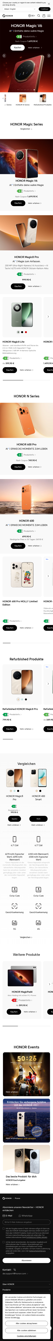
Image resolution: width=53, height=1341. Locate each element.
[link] (22, 315)
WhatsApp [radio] (27, 1216)
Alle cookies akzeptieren (26, 1323)
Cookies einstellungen (26, 1336)
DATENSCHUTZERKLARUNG (36, 1237)
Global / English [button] (10, 9)
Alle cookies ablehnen (26, 1330)
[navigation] (23, 100)
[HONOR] (9, 1198)
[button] (17, 48)
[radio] (18, 332)
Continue (44, 9)
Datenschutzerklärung (37, 1251)
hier (18, 1318)
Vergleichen (25, 129)
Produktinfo (29, 36)
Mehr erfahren (34, 48)
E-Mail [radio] (9, 1216)
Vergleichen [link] (25, 937)
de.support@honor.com (14, 1273)
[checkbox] (26, 1233)
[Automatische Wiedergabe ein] (34, 89)
